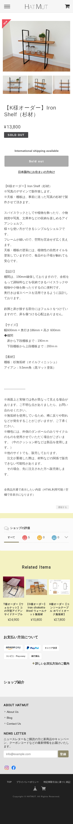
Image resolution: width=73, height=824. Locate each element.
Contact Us (14, 723)
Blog (9, 717)
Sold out (36, 161)
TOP (9, 782)
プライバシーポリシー (27, 782)
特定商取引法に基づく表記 (57, 782)
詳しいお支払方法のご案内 (52, 663)
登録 (63, 754)
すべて (11, 537)
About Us (12, 711)
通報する (62, 507)
